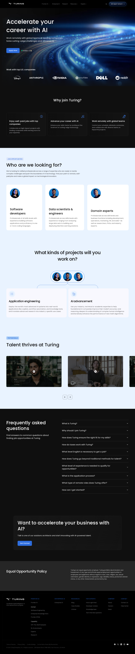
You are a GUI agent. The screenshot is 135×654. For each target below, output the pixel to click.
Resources (73, 4)
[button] (31, 371)
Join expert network (117, 4)
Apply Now (13, 50)
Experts (83, 4)
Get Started (25, 543)
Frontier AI (45, 4)
